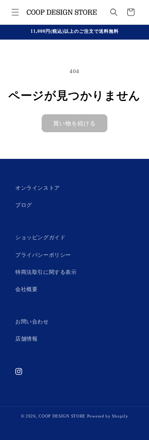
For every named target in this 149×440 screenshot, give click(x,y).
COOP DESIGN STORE (63, 416)
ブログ (23, 205)
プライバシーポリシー (43, 255)
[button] (15, 12)
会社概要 (26, 289)
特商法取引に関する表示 (46, 272)
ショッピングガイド (40, 237)
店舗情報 (26, 339)
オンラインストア (37, 188)
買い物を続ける (74, 123)
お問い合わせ (32, 322)
